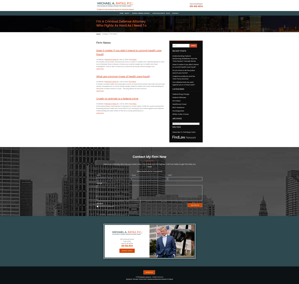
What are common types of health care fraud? (123, 76)
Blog (168, 13)
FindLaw (171, 279)
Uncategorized (178, 111)
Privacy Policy (143, 279)
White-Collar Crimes (180, 114)
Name (98, 175)
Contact (175, 13)
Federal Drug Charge (180, 94)
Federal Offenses (179, 97)
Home (121, 13)
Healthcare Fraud (179, 104)
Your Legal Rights (158, 13)
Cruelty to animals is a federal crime (117, 98)
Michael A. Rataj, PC (112, 60)
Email (170, 175)
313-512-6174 (196, 6)
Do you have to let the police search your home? (183, 71)
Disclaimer (100, 203)
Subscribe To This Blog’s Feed (183, 132)
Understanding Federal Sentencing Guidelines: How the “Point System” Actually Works (184, 58)
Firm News (133, 60)
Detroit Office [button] (127, 251)
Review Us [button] (149, 272)
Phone (134, 175)
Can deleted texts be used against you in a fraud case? (183, 83)
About (127, 13)
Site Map (135, 279)
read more (100, 69)
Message (99, 183)
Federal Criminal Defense (141, 13)
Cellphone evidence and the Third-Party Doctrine (183, 77)
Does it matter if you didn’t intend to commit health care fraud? (185, 65)
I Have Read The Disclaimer (107, 206)
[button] (297, 272)
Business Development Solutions (157, 279)
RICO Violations (178, 107)
